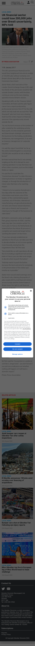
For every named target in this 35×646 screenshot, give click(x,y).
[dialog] (17, 323)
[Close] (31, 291)
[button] (17, 318)
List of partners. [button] (27, 329)
